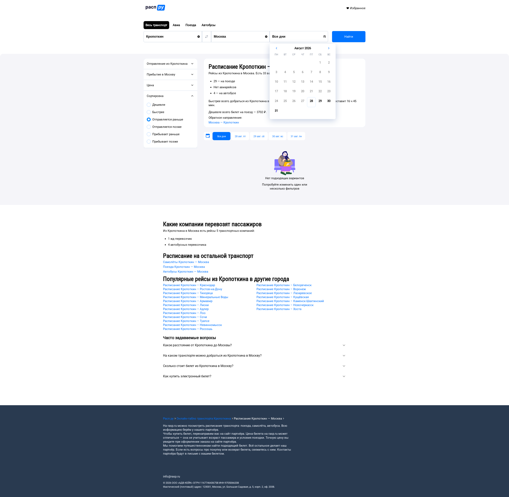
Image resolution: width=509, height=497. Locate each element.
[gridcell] (320, 63)
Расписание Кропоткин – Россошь (187, 329)
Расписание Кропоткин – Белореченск (284, 285)
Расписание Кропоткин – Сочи (185, 317)
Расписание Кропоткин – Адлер (186, 309)
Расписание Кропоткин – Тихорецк (188, 293)
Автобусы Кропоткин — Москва (185, 271)
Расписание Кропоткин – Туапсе (186, 321)
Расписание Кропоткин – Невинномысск (192, 325)
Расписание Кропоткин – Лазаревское (284, 293)
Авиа (176, 25)
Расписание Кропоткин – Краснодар (189, 285)
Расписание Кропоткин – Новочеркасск (285, 305)
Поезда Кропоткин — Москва (184, 267)
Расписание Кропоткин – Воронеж (281, 289)
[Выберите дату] (208, 136)
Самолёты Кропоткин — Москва (186, 262)
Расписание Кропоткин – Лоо (184, 313)
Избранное (357, 8)
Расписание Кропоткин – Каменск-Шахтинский (290, 301)
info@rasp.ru (171, 476)
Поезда (191, 25)
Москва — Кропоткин (224, 122)
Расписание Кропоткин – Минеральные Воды (195, 297)
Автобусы (209, 25)
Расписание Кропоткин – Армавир (187, 301)
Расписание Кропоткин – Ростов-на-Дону (192, 289)
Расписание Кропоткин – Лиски (186, 305)
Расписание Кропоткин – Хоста (278, 309)
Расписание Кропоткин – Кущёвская (282, 297)
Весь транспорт (156, 25)
